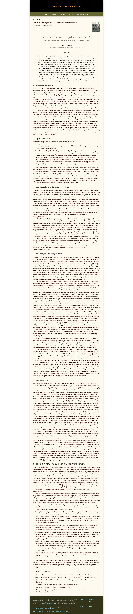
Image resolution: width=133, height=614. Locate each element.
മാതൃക (71, 14)
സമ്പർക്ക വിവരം (91, 605)
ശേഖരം (54, 14)
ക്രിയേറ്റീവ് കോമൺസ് (51, 603)
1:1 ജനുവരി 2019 (47, 25)
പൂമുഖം (47, 14)
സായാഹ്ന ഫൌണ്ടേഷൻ (39, 599)
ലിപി (90, 601)
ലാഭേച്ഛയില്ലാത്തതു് (64, 611)
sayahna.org (51, 608)
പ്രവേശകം (37, 25)
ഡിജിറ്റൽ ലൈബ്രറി (82, 14)
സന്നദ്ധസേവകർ (55, 611)
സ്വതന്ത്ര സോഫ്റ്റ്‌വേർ (45, 611)
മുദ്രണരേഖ (91, 599)
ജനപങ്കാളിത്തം (36, 611)
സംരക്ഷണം (62, 14)
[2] (53, 99)
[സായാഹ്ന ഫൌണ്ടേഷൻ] (66, 6)
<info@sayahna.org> (38, 608)
